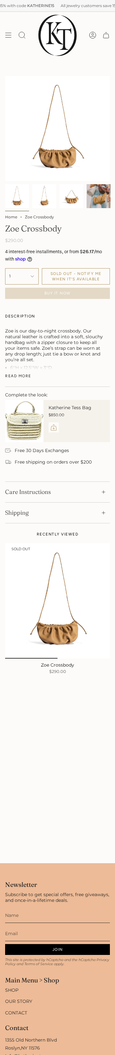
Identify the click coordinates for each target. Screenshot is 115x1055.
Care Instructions (28, 492)
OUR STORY (18, 1001)
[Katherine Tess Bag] (24, 421)
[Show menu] (8, 35)
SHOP (12, 990)
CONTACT (16, 1013)
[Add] (54, 427)
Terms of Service (38, 964)
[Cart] (106, 35)
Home (11, 217)
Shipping (17, 512)
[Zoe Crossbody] (57, 601)
